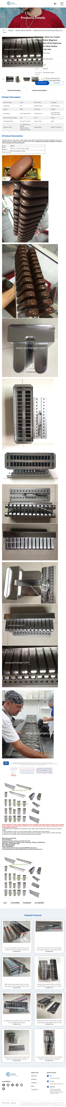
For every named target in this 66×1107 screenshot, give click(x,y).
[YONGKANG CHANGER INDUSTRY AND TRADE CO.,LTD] (11, 3)
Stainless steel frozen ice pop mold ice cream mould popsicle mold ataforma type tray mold (49, 1021)
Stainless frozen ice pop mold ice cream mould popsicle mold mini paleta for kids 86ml (16, 1058)
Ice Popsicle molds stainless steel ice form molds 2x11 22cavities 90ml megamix (17, 1021)
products (34, 1079)
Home (4, 30)
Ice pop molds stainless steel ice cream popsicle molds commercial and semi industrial (49, 1058)
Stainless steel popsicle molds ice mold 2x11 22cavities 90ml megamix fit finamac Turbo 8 (49, 985)
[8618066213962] (21, 1085)
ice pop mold (15, 903)
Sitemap (13, 1103)
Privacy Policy (6, 1103)
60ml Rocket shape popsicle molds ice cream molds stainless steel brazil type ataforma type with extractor (16, 985)
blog (32, 1086)
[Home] (11, 1076)
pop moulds (27, 903)
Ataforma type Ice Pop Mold (23, 30)
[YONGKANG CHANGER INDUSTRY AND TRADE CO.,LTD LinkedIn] (12, 1085)
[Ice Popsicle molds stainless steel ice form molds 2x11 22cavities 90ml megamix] (16, 1006)
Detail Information (14, 90)
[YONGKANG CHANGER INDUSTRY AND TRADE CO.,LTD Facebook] (3, 1085)
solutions (34, 1082)
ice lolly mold (39, 903)
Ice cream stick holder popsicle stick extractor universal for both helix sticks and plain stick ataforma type (16, 949)
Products (10, 30)
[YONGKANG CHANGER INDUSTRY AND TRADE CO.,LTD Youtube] (17, 1085)
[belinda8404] (3, 1089)
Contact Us (34, 1089)
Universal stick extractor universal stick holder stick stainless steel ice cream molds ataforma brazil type (49, 949)
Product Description (39, 90)
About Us (34, 1076)
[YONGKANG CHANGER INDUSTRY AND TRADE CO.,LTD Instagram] (8, 1085)
